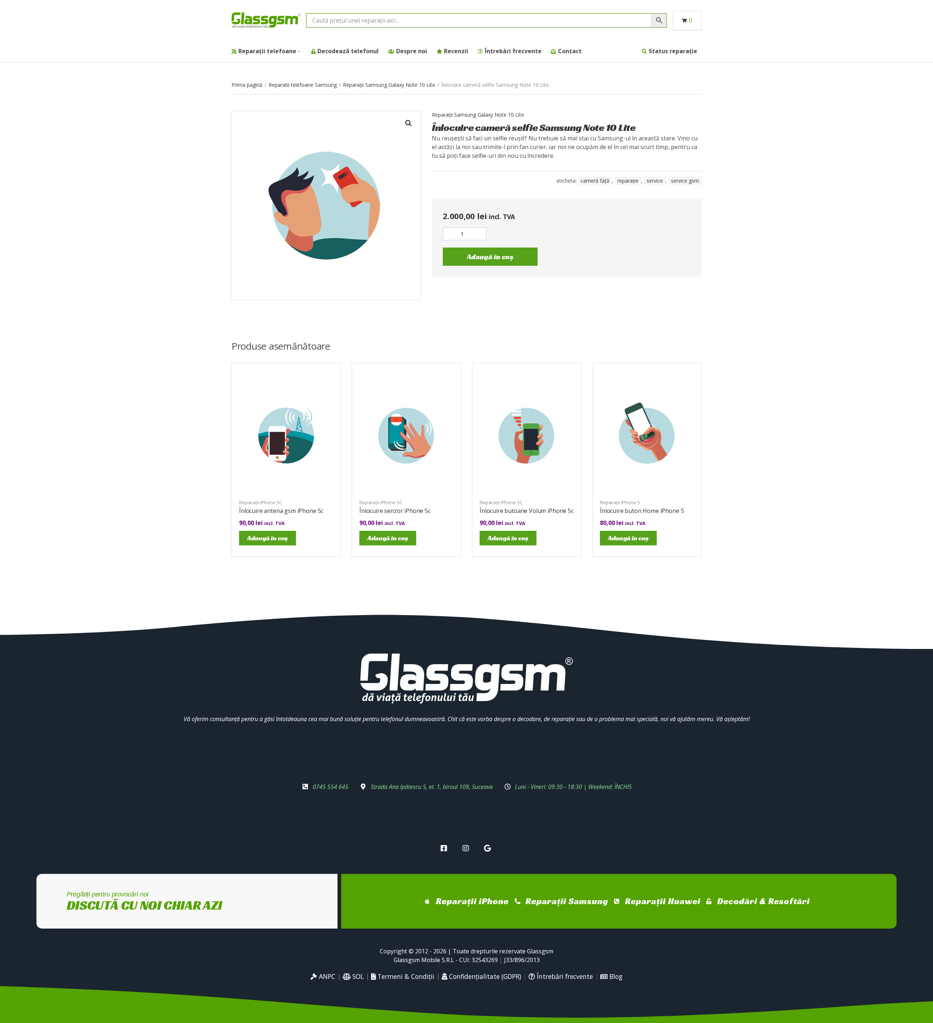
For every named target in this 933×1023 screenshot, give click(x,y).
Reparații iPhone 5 (620, 502)
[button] (408, 123)
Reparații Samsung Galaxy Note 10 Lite (389, 84)
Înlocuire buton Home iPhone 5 (642, 511)
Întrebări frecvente (513, 51)
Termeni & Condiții (405, 976)
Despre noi (411, 51)
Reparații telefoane (267, 51)
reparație (628, 180)
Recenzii (456, 51)
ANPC (326, 976)
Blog (615, 976)
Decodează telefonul (348, 51)
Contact (570, 51)
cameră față (595, 180)
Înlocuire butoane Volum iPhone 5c (527, 511)
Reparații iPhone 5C (260, 502)
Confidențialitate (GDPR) (484, 976)
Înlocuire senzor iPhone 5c (394, 511)
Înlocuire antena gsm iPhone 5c (281, 511)
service (655, 180)
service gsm (685, 180)
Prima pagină (246, 84)
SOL (357, 976)
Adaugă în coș (490, 256)
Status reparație (673, 51)
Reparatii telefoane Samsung (303, 84)
